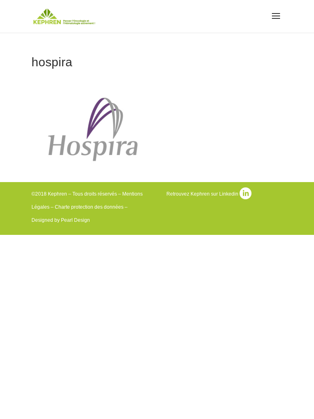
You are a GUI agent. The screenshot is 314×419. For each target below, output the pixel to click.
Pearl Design (75, 220)
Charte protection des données (89, 207)
